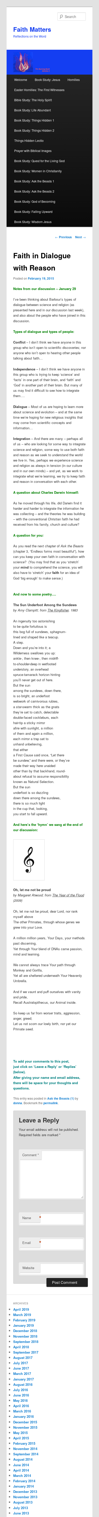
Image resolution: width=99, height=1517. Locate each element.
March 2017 (22, 1373)
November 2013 (25, 1496)
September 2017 (25, 1352)
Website (28, 1267)
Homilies (74, 79)
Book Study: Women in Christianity (38, 171)
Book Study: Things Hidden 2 (34, 130)
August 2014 (22, 1459)
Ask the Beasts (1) (60, 1098)
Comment (30, 1154)
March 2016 (22, 1411)
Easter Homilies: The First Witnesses (39, 90)
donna (17, 1103)
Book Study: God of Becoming (34, 201)
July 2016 (20, 1389)
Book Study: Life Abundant (32, 110)
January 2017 (23, 1379)
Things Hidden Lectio (29, 140)
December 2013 (25, 1491)
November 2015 (25, 1427)
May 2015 (20, 1432)
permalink (50, 1103)
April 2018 (21, 1346)
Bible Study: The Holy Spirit (33, 100)
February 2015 (24, 1443)
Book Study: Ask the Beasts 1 (34, 181)
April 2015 (21, 1438)
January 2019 (23, 1325)
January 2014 (23, 1486)
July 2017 (20, 1362)
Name (31, 1218)
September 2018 (25, 1341)
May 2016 (20, 1400)
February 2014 (24, 1480)
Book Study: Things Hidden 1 (34, 120)
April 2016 (21, 1405)
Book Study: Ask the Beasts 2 (34, 191)
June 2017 (21, 1368)
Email (31, 1243)
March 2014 (22, 1475)
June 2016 (21, 1395)
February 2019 (24, 1320)
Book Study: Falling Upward (33, 211)
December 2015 (25, 1422)
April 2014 (21, 1470)
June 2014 (21, 1464)
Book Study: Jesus (47, 79)
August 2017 (22, 1357)
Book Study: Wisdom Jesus (33, 221)
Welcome (20, 79)
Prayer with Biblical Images (33, 150)
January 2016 (23, 1416)
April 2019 (21, 1309)
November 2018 (25, 1336)
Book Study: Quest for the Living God (39, 161)
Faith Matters (32, 29)
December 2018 (25, 1330)
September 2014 (25, 1454)
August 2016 (22, 1384)
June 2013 (21, 1513)
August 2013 (22, 1502)
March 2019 (22, 1314)
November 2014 (25, 1448)
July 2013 (20, 1507)
